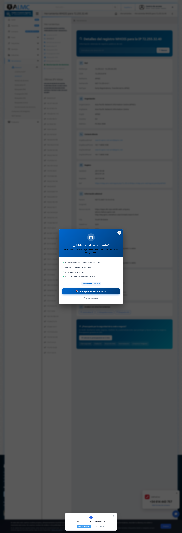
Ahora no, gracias (91, 298)
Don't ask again (98, 526)
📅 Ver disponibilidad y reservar (91, 291)
